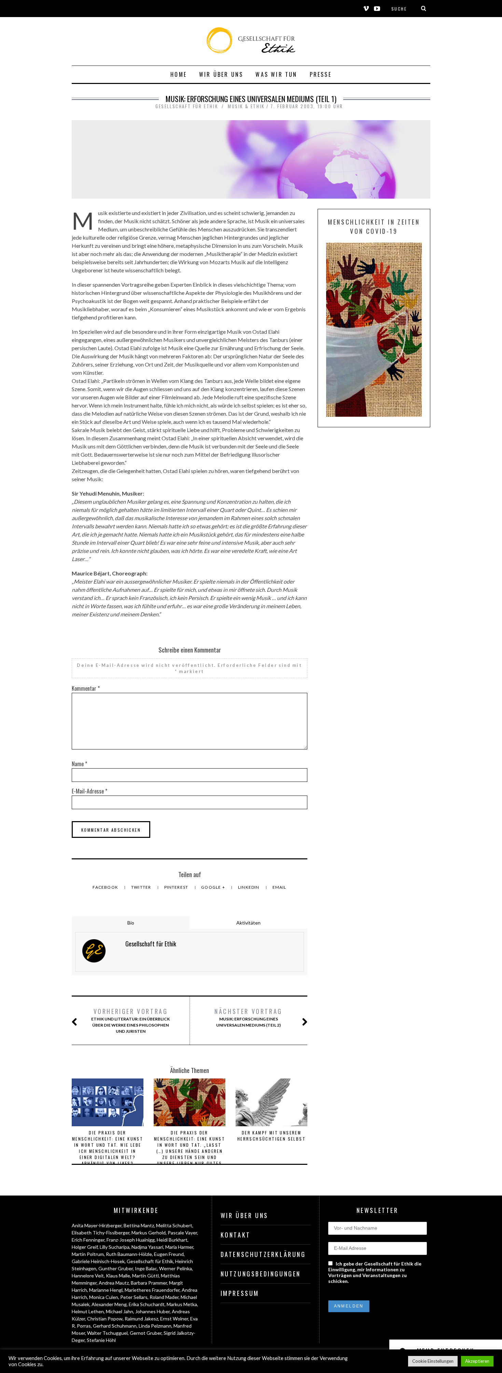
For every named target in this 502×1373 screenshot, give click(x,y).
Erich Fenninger (88, 1240)
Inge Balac (146, 1268)
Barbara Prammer (149, 1283)
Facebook (106, 887)
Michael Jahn (119, 1311)
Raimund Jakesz (141, 1318)
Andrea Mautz (114, 1283)
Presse (321, 74)
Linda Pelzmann (155, 1326)
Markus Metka (182, 1304)
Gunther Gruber (115, 1268)
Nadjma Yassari (147, 1247)
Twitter (141, 887)
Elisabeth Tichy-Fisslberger (100, 1232)
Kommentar (86, 688)
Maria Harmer (179, 1247)
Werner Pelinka (175, 1268)
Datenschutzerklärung (263, 1254)
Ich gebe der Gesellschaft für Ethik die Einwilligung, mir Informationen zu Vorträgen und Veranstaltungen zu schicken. (374, 1272)
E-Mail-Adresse (89, 791)
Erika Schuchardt (147, 1304)
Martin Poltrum (88, 1254)
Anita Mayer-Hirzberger (97, 1225)
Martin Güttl (145, 1275)
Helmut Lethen (88, 1311)
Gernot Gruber (146, 1333)
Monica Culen (103, 1297)
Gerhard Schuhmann (115, 1326)
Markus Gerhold (148, 1232)
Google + (213, 887)
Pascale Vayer (182, 1232)
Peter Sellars (134, 1297)
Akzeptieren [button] (477, 1361)
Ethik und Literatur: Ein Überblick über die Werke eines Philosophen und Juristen (130, 1020)
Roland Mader (164, 1297)
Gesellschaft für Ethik (150, 1261)
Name (79, 764)
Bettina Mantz (139, 1225)
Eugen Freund (169, 1254)
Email (280, 887)
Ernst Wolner (174, 1318)
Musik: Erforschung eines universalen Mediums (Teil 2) (248, 1017)
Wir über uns (221, 74)
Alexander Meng (109, 1304)
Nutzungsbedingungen (261, 1273)
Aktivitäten (248, 923)
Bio (130, 923)
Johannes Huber (152, 1311)
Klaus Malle (118, 1275)
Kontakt (236, 1234)
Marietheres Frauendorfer (152, 1290)
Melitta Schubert (174, 1225)
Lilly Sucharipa (114, 1247)
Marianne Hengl (106, 1290)
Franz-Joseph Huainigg (131, 1240)
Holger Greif (85, 1247)
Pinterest (177, 887)
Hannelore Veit (88, 1275)
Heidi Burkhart (172, 1240)
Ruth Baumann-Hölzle (129, 1254)
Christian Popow (105, 1318)
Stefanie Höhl (101, 1340)
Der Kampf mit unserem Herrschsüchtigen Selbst (271, 1136)
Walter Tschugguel (107, 1333)
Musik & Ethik (246, 106)
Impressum (240, 1293)
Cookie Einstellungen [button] (433, 1361)
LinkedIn (249, 887)
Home (178, 74)
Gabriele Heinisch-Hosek (98, 1261)
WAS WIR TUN (276, 74)
